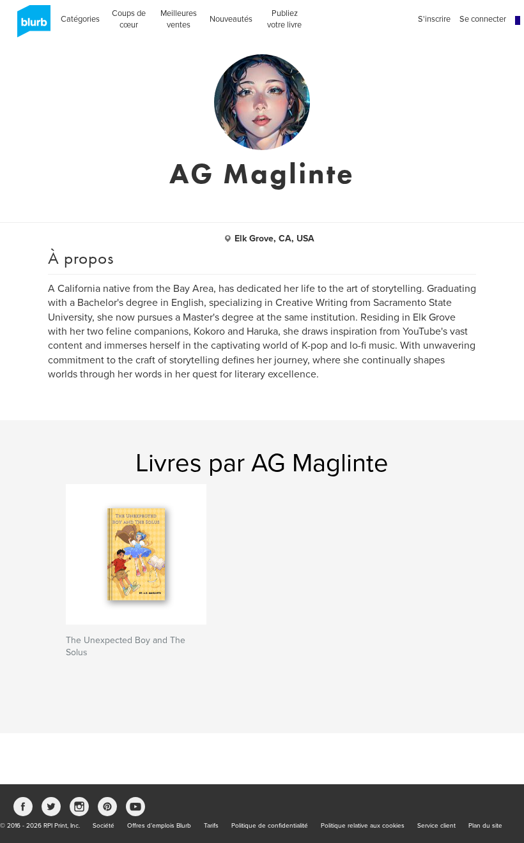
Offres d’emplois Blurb (159, 826)
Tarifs (211, 826)
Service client (436, 826)
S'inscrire (434, 19)
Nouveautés (231, 19)
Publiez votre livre (284, 19)
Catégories (80, 19)
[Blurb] (30, 25)
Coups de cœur (129, 19)
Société (103, 826)
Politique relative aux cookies (363, 826)
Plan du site (485, 826)
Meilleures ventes (178, 19)
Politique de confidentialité (269, 826)
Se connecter (482, 19)
